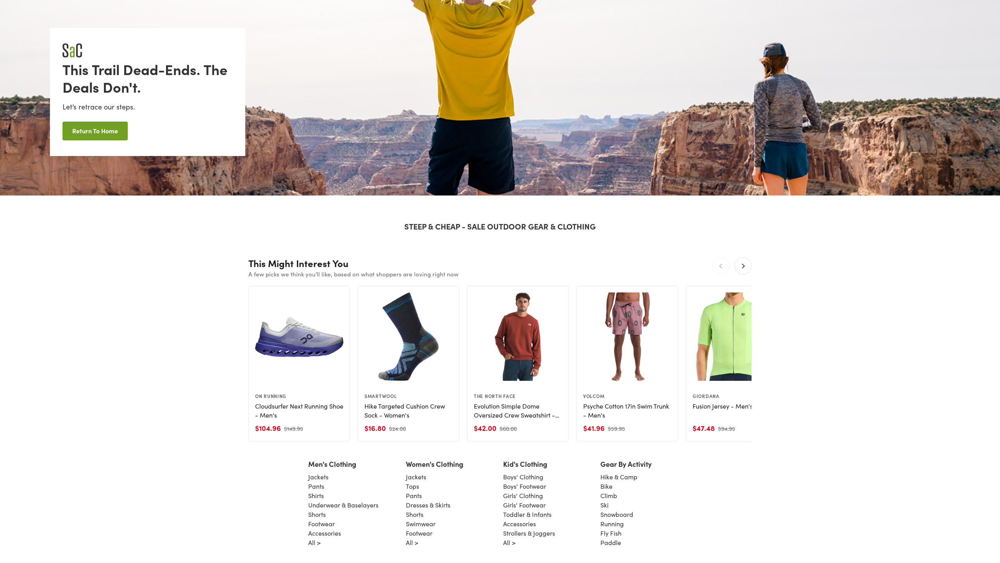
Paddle (610, 542)
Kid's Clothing (525, 464)
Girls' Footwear (524, 505)
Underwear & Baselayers (343, 505)
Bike (606, 486)
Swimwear (421, 524)
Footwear (321, 524)
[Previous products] (721, 265)
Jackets (318, 477)
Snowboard (616, 514)
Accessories (324, 533)
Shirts (316, 495)
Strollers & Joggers (529, 533)
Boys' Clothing (523, 477)
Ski (604, 505)
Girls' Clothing (523, 495)
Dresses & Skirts (428, 505)
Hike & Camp (619, 477)
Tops (412, 486)
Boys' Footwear (524, 486)
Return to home (95, 130)
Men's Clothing (332, 464)
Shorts (317, 514)
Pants (316, 486)
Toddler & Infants (527, 514)
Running (612, 524)
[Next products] (743, 265)
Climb (608, 495)
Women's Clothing (434, 464)
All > (314, 542)
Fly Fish (610, 533)
